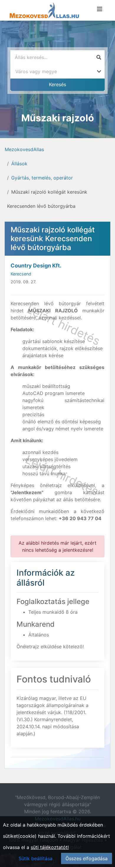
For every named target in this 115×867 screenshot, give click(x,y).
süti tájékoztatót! (50, 847)
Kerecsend (21, 273)
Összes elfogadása (86, 858)
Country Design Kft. (36, 265)
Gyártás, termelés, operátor (42, 178)
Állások (19, 163)
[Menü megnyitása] (99, 9)
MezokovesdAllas (24, 149)
